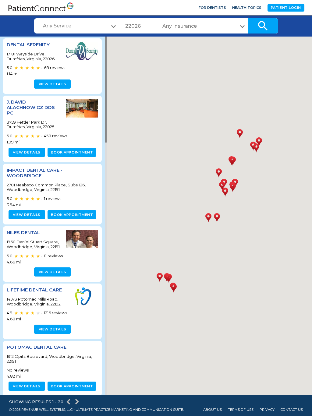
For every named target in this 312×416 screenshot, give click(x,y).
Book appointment (72, 152)
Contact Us (292, 410)
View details (52, 84)
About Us (212, 410)
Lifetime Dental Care (34, 290)
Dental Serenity (28, 45)
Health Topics (246, 7)
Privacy (267, 410)
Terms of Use (241, 410)
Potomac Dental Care (36, 347)
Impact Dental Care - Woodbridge (34, 172)
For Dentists (212, 7)
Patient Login (286, 7)
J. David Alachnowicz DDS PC (31, 107)
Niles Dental (23, 232)
